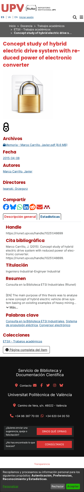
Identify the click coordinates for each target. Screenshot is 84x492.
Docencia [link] (26, 26)
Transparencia (42, 464)
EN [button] (16, 17)
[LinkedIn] (26, 207)
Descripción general (20, 217)
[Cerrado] (6, 127)
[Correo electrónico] (40, 207)
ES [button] (2, 17)
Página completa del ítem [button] (28, 350)
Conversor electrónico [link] (54, 325)
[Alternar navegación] (81, 17)
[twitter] (48, 385)
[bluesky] (61, 385)
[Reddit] (32, 207)
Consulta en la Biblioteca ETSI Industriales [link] (35, 321)
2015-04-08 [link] (11, 158)
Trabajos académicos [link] (50, 26)
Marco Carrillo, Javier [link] (17, 171)
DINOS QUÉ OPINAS (54, 431)
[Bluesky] (13, 207)
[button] (74, 17)
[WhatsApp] (20, 207)
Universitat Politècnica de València (40, 394)
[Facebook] (6, 207)
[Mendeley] (47, 207)
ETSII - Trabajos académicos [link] (32, 29)
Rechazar (58, 486)
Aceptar (73, 486)
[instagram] (54, 385)
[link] (22, 341)
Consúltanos (54, 444)
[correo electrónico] (34, 385)
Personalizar (10, 486)
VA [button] (9, 17)
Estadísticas (50, 217)
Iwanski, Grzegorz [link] (15, 188)
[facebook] (41, 385)
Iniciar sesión (26, 17)
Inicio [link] (12, 26)
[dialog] (42, 480)
